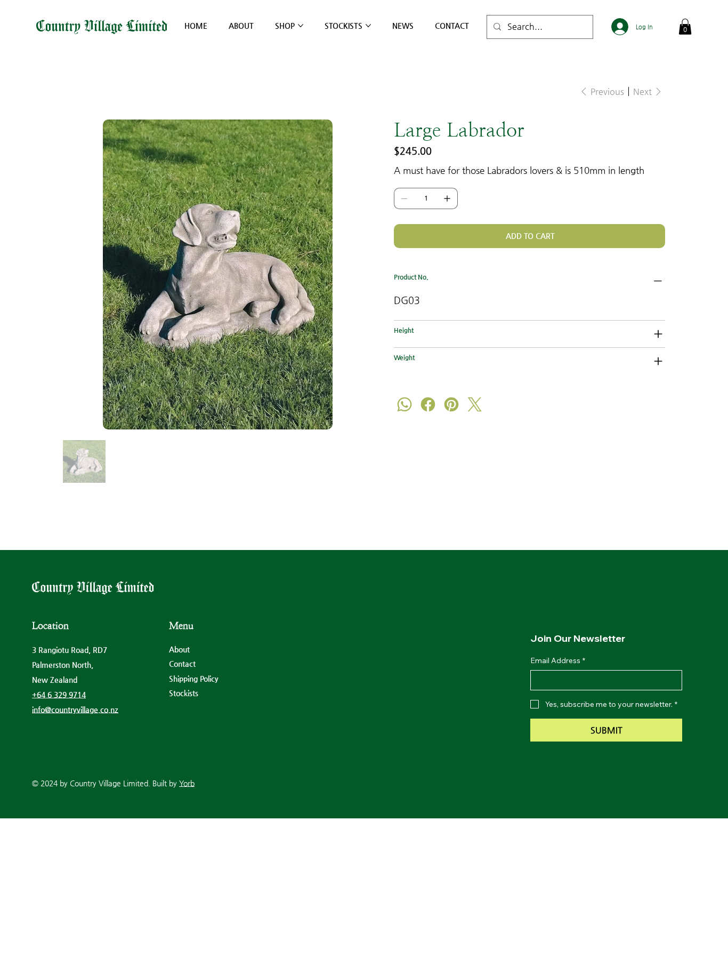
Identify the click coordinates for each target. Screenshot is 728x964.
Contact (182, 663)
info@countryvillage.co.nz (75, 709)
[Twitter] (475, 404)
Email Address (557, 660)
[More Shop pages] (300, 25)
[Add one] (447, 198)
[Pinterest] (451, 404)
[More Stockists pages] (368, 25)
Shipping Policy (194, 678)
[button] (685, 27)
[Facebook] (428, 404)
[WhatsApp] (404, 404)
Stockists (183, 693)
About (179, 649)
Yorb (187, 783)
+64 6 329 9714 (59, 694)
